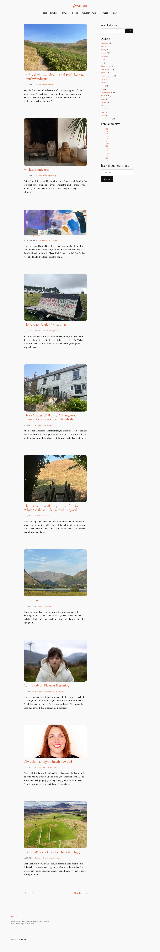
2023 (107, 136)
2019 (107, 146)
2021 (107, 141)
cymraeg (54, 240)
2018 (107, 148)
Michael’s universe (36, 170)
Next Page (80, 893)
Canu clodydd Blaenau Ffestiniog (46, 686)
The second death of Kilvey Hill (46, 325)
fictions (103, 59)
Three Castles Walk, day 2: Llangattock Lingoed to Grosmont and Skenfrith (51, 417)
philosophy (52, 175)
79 (33, 893)
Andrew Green (42, 84)
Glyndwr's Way (106, 66)
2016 (107, 153)
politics (55, 331)
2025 (107, 131)
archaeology (52, 858)
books (103, 50)
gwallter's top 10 (106, 69)
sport (102, 109)
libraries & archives (107, 76)
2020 (107, 143)
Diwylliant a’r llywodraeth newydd (48, 762)
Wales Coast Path (106, 119)
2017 (107, 151)
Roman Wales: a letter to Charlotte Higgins (53, 852)
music (103, 86)
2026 (107, 129)
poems (103, 99)
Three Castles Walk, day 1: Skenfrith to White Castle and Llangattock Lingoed (51, 508)
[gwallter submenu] (58, 12)
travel (51, 84)
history (59, 858)
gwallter (80, 5)
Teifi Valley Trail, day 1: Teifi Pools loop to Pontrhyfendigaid (54, 77)
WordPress (24, 939)
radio (102, 105)
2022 (107, 139)
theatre (103, 112)
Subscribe (107, 179)
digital (103, 56)
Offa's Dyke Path (106, 92)
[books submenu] (79, 12)
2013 (107, 160)
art (50, 240)
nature (50, 331)
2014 (107, 158)
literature (61, 691)
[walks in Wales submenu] (97, 12)
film (56, 691)
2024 (107, 134)
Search (129, 31)
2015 (107, 156)
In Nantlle (31, 601)
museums (104, 82)
